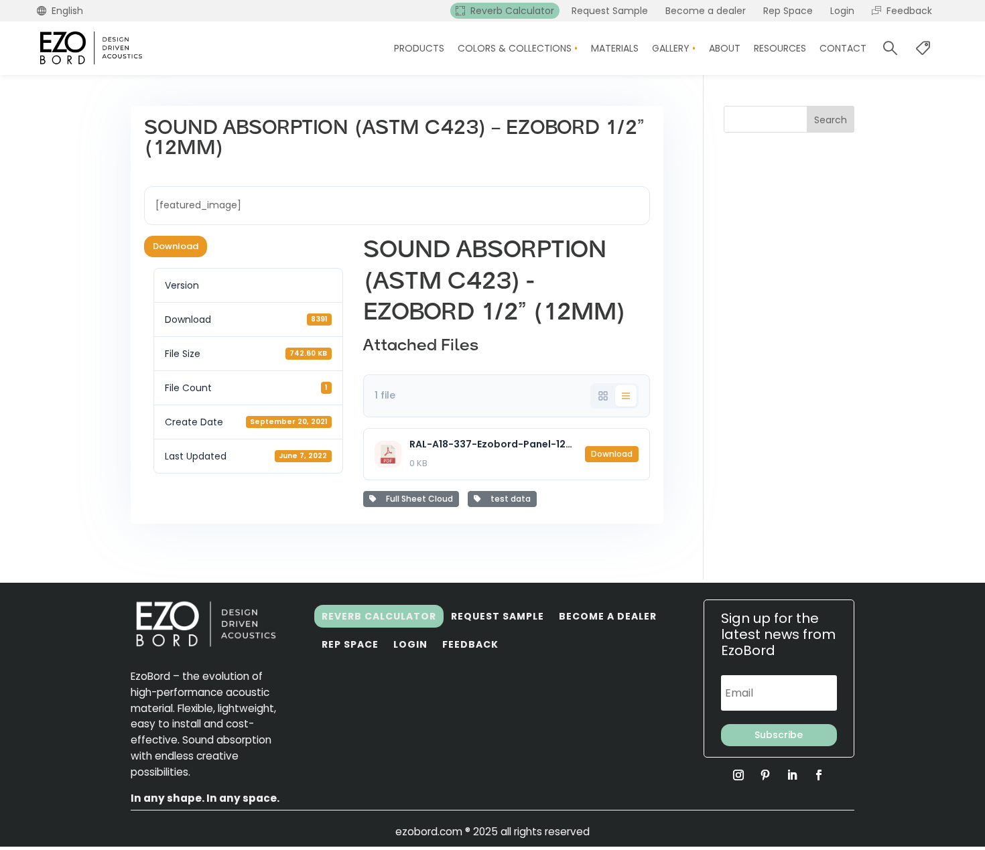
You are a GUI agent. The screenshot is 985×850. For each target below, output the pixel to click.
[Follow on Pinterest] (765, 775)
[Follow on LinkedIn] (792, 775)
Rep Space (350, 644)
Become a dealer (608, 616)
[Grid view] (603, 396)
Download (175, 246)
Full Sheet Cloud (417, 498)
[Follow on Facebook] (819, 775)
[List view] (626, 396)
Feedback (470, 644)
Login (410, 644)
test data (508, 498)
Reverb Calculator (379, 616)
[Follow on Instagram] (738, 775)
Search (830, 120)
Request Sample (497, 616)
